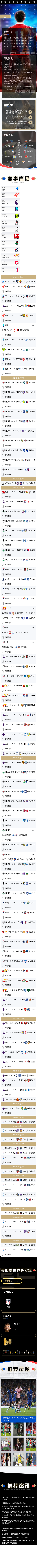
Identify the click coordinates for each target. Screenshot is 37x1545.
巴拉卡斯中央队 (29, 369)
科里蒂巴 (32, 349)
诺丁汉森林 (22, 715)
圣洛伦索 (32, 359)
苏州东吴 (19, 951)
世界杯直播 (5, 9)
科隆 (33, 492)
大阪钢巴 (32, 450)
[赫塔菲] (25, 146)
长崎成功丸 (19, 450)
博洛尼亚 (32, 296)
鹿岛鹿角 (32, 421)
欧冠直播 (10, 41)
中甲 (3, 262)
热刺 (33, 715)
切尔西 (32, 1009)
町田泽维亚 (18, 411)
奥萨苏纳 (8, 146)
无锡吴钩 (19, 618)
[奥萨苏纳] (13, 146)
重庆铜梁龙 (19, 932)
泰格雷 (16, 369)
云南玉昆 (19, 970)
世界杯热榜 (29, 9)
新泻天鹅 (32, 820)
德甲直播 (17, 41)
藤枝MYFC (17, 511)
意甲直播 (10, 43)
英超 (3, 201)
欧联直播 (17, 43)
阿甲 (3, 208)
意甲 (3, 187)
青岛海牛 (32, 695)
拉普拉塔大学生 (7, 330)
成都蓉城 (32, 980)
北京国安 (32, 686)
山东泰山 (18, 705)
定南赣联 (23, 647)
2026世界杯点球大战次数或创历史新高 (15, 1537)
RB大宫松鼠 (23, 835)
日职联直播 (21, 46)
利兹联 (32, 734)
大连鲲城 (32, 666)
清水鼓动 (21, 469)
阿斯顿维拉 (20, 306)
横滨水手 (17, 460)
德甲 (3, 235)
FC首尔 (20, 598)
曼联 (33, 1000)
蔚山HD (32, 579)
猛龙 (14, 1122)
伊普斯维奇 (19, 501)
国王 (14, 1130)
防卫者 (21, 340)
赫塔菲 (30, 146)
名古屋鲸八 (31, 431)
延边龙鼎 (32, 618)
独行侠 (32, 1158)
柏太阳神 (32, 392)
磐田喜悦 (19, 883)
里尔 (24, 483)
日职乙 (4, 241)
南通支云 (20, 676)
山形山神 (19, 560)
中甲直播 (13, 46)
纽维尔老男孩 (24, 330)
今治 (33, 893)
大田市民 (32, 569)
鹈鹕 (24, 1148)
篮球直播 (9, 7)
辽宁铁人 (32, 970)
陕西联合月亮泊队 (8, 647)
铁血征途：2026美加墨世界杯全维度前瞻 (15, 1534)
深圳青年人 (18, 941)
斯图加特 (22, 492)
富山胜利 (32, 883)
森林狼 (32, 1185)
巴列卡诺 (32, 315)
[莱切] (11, 141)
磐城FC (32, 550)
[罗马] (25, 141)
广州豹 (32, 676)
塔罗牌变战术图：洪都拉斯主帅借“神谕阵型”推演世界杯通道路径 (16, 123)
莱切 (7, 141)
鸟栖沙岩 (18, 530)
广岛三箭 (18, 431)
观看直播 (31, 281)
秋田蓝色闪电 (6, 835)
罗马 (30, 141)
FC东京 (32, 469)
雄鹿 (14, 1245)
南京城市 (32, 951)
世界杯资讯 (17, 9)
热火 (24, 1122)
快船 (24, 1180)
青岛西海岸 (19, 613)
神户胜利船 (31, 440)
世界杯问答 (25, 9)
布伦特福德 (19, 724)
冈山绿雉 (32, 402)
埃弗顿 (22, 1000)
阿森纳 (32, 306)
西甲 (3, 194)
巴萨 (20, 315)
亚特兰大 (19, 296)
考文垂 (23, 753)
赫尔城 (19, 762)
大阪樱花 (19, 392)
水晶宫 (32, 744)
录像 (21, 4)
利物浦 (32, 501)
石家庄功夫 (31, 961)
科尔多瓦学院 (17, 359)
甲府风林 (32, 560)
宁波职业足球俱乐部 (21, 632)
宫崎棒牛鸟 (31, 530)
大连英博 (20, 695)
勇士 (14, 1194)
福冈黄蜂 (20, 382)
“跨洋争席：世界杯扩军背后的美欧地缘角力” (19, 78)
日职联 (4, 221)
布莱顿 (21, 734)
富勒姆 (21, 744)
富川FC (20, 569)
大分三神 (23, 893)
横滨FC (20, 820)
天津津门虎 (20, 990)
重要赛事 (13, 7)
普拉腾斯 (32, 340)
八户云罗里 (31, 511)
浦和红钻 (32, 382)
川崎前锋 (32, 411)
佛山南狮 (19, 666)
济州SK (21, 579)
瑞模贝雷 (20, 349)
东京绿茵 (17, 440)
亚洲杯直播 (25, 43)
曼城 (13, 753)
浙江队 (32, 990)
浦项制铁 (32, 589)
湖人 (24, 1130)
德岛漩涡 (20, 550)
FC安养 (21, 903)
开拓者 (32, 1231)
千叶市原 (19, 402)
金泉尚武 (20, 912)
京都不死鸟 (31, 460)
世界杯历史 (34, 9)
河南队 (19, 980)
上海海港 (19, 686)
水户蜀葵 (19, 421)
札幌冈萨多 (18, 772)
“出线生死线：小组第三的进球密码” (16, 70)
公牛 (14, 1139)
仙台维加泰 (31, 540)
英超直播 (16, 38)
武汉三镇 (5, 613)
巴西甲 (4, 214)
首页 (1, 4)
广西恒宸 (17, 961)
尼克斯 (32, 1221)
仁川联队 (32, 598)
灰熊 (24, 1171)
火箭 (21, 1158)
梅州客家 (32, 941)
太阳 (24, 1139)
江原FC (32, 903)
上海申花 (32, 932)
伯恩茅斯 (32, 656)
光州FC (32, 912)
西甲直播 (24, 41)
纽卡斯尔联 (18, 656)
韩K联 (4, 248)
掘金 (14, 1213)
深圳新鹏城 (31, 705)
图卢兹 (13, 483)
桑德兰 (32, 724)
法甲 (3, 228)
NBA (4, 269)
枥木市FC (31, 772)
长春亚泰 (5, 632)
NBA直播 (23, 38)
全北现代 (20, 589)
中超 (3, 255)
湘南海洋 (19, 540)
